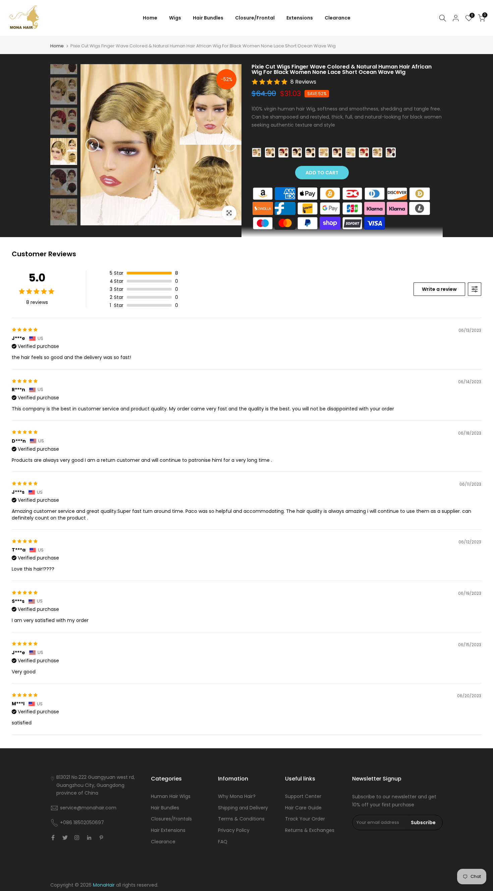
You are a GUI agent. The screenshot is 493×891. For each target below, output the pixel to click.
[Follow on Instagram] (76, 838)
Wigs (175, 17)
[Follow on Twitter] (65, 838)
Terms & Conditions (241, 818)
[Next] (229, 144)
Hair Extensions (168, 830)
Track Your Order (305, 818)
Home (150, 17)
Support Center (303, 796)
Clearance (337, 17)
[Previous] (92, 144)
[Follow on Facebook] (53, 838)
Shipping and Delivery (243, 807)
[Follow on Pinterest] (101, 838)
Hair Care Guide (303, 807)
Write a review (439, 289)
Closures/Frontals (171, 818)
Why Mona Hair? (237, 796)
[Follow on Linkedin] (89, 838)
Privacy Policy (234, 830)
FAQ (222, 841)
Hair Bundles (208, 17)
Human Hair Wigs (170, 796)
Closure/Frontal (255, 17)
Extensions (299, 17)
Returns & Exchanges (309, 830)
